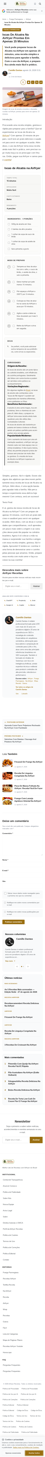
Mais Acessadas (11, 983)
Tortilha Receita (9, 1285)
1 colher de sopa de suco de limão (22, 235)
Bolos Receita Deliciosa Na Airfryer (24, 1090)
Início (4, 19)
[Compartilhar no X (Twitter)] (37, 82)
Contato (6, 1260)
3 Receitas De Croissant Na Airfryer (21, 1045)
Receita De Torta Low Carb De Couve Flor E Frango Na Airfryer (22, 1100)
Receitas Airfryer (12, 997)
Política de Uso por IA (10, 1394)
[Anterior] (17, 966)
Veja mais (12, 961)
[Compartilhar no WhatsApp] (28, 82)
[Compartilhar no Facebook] (32, 82)
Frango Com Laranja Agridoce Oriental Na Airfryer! (27, 799)
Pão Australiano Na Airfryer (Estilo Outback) (23, 1074)
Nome (5, 860)
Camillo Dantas (15, 70)
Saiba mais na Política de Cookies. (26, 1447)
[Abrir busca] (40, 3)
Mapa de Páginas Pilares (12, 1340)
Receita (18, 683)
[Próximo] (28, 966)
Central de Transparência (13, 1180)
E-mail (5, 871)
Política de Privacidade (11, 1388)
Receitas (6, 1315)
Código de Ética (22, 1410)
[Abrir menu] (5, 3)
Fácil (5, 1328)
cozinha (7, 160)
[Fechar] (42, 11)
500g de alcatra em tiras (21, 224)
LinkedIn (24, 694)
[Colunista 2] (23, 966)
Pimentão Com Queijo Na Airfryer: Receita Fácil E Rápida (23, 1065)
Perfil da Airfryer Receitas (13, 1229)
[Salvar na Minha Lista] (23, 82)
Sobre (5, 1217)
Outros (24, 683)
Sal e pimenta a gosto (20, 249)
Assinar (36, 586)
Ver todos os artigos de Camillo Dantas (24, 688)
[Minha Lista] (35, 4)
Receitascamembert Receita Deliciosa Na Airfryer (22, 1004)
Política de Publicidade (12, 1192)
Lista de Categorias (10, 1334)
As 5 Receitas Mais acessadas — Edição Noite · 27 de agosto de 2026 (21, 991)
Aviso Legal (7, 1211)
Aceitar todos (34, 1453)
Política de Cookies (10, 1235)
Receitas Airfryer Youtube (13, 1346)
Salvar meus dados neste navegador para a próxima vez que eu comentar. (23, 895)
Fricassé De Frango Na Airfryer (28, 762)
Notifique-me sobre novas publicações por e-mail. (23, 913)
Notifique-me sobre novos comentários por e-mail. (23, 904)
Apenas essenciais (13, 1453)
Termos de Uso (9, 1241)
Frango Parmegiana (16, 19)
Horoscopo (7, 1352)
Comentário (7, 833)
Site (17, 694)
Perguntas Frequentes (11, 1365)
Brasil (28, 390)
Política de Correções (11, 1247)
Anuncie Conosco (10, 1186)
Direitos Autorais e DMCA (13, 1223)
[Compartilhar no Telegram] (41, 82)
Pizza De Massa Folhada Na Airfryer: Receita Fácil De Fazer (28, 787)
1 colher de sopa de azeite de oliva (23, 242)
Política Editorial (9, 1254)
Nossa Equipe (8, 1204)
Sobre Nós (7, 1198)
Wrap (36, 681)
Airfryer (28, 19)
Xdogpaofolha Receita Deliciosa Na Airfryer (24, 1082)
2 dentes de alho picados (21, 229)
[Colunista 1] (21, 966)
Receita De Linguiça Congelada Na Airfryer (24, 774)
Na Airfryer (29, 681)
